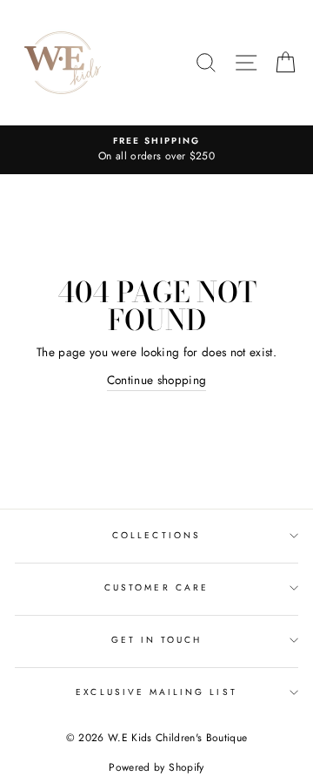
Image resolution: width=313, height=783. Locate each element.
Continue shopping (157, 379)
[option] (156, 149)
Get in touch (157, 639)
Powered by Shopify (156, 767)
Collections (156, 535)
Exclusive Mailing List (156, 692)
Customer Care (156, 587)
